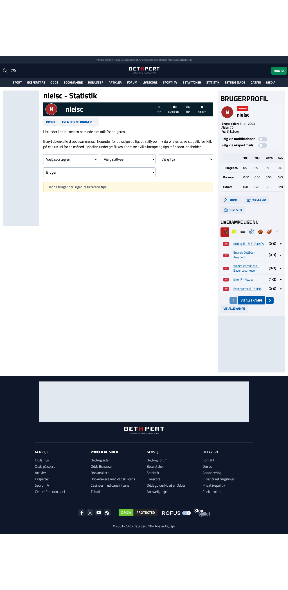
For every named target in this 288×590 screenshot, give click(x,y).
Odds (54, 82)
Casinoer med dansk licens (110, 485)
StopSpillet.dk (186, 59)
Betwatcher (191, 82)
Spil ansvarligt (107, 59)
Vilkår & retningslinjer (218, 479)
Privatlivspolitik (213, 485)
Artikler (115, 82)
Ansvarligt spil (157, 491)
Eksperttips (36, 82)
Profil (51, 122)
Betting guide (235, 82)
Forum (132, 82)
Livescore (150, 82)
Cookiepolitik (211, 491)
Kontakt (208, 460)
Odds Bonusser (102, 466)
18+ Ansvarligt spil (162, 526)
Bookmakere (73, 82)
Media (270, 82)
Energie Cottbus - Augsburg (244, 254)
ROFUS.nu (136, 59)
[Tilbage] (233, 300)
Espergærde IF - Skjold (247, 288)
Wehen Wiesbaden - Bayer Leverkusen (246, 268)
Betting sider (100, 460)
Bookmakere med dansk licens (113, 479)
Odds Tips (42, 460)
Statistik (212, 82)
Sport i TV (170, 82)
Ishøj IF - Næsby (243, 279)
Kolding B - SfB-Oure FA (248, 243)
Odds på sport (45, 466)
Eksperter (42, 479)
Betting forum (157, 460)
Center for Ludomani (50, 491)
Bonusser (95, 82)
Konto (279, 70)
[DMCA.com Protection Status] (138, 512)
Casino (256, 82)
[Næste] (270, 300)
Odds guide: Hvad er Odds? (166, 485)
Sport (17, 82)
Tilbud (95, 491)
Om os (207, 466)
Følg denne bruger (77, 122)
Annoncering (211, 472)
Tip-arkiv (259, 200)
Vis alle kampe (251, 300)
